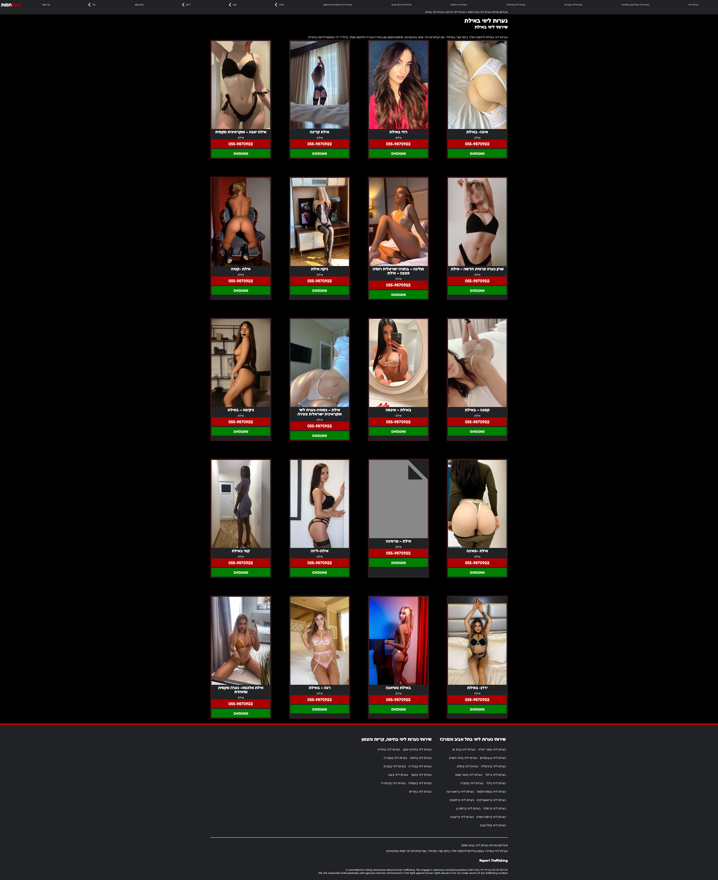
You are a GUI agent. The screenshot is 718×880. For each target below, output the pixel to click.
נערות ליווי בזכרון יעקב (417, 749)
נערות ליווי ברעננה (462, 817)
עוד (93, 4)
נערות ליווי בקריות (420, 791)
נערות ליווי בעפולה (420, 783)
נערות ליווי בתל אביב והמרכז (635, 4)
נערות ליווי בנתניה (472, 783)
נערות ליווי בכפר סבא (468, 774)
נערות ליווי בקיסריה (393, 783)
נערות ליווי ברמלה (494, 808)
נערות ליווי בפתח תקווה (491, 791)
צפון (235, 4)
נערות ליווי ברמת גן (468, 808)
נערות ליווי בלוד (496, 783)
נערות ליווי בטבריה (395, 758)
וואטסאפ (477, 153)
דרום (188, 4)
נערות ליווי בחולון (459, 4)
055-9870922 (477, 143)
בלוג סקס (139, 4)
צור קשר (46, 4)
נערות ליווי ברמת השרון (491, 817)
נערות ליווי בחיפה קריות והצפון (337, 4)
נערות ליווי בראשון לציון (491, 800)
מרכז (281, 4)
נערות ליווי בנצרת (394, 766)
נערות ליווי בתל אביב (401, 4)
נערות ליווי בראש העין (460, 791)
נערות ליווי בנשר (421, 774)
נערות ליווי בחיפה (421, 758)
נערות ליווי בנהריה (420, 766)
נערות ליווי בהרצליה (516, 4)
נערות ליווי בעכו (398, 774)
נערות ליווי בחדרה (388, 749)
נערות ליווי (693, 4)
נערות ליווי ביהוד (495, 774)
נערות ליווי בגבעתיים (493, 758)
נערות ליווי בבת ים (573, 4)
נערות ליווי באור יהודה (492, 749)
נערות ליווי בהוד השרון (463, 758)
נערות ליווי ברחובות (462, 800)
